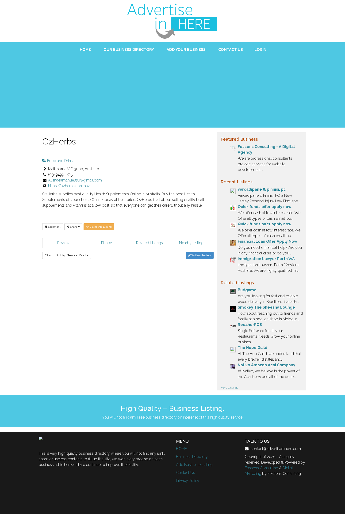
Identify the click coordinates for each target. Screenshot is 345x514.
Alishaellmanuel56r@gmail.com (75, 180)
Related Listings (149, 243)
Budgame (247, 290)
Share (73, 226)
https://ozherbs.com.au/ (69, 186)
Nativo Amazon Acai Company (266, 365)
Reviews (64, 243)
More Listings (229, 387)
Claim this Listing (100, 226)
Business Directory (192, 456)
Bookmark (54, 226)
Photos (107, 243)
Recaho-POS (250, 324)
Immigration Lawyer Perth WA (266, 259)
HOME (181, 448)
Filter (48, 255)
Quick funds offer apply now (264, 206)
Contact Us (185, 472)
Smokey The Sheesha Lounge (266, 307)
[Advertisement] (172, 88)
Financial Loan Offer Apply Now (267, 241)
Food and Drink (59, 161)
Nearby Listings (192, 243)
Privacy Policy (187, 480)
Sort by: (71, 255)
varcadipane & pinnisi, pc (262, 189)
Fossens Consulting (261, 468)
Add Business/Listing (194, 464)
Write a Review (201, 255)
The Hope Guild (252, 347)
